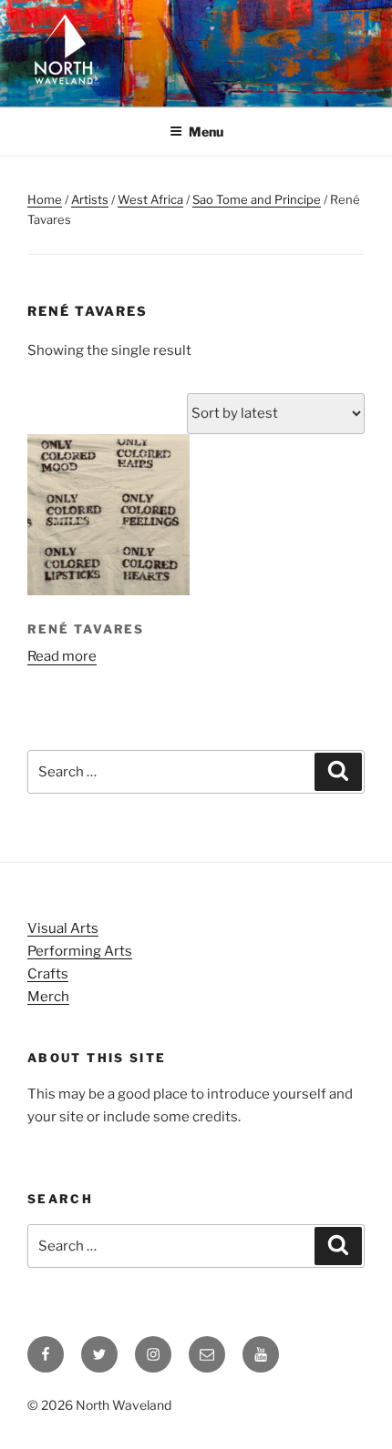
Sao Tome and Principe (256, 199)
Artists (89, 199)
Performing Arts (79, 951)
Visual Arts (62, 928)
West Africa (150, 199)
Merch (48, 996)
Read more (62, 656)
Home (44, 199)
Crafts (47, 974)
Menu (206, 131)
